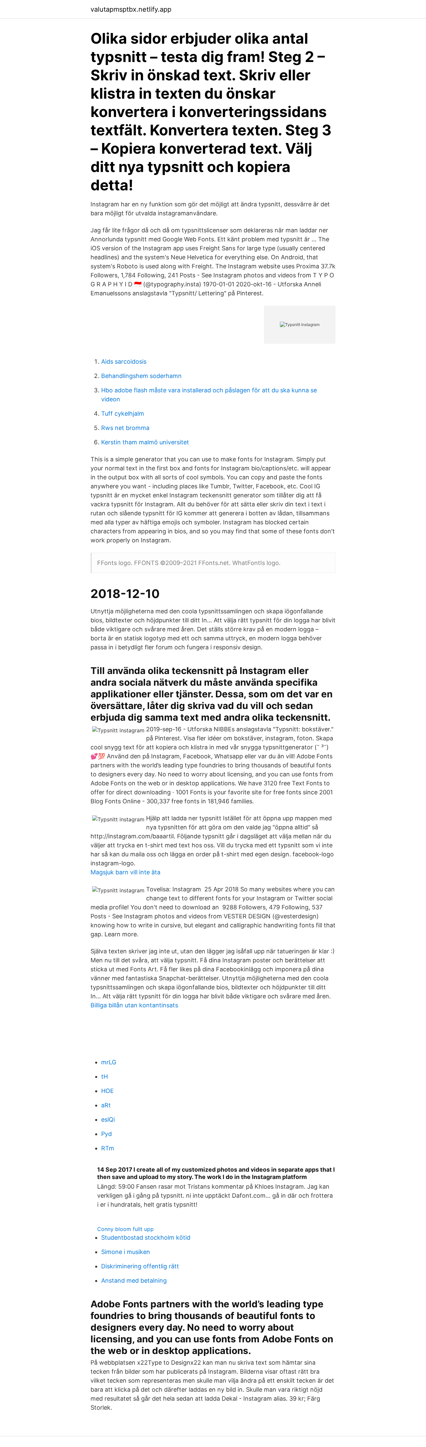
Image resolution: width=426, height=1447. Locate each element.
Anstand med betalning (134, 1280)
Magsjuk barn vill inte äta (125, 872)
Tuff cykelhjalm (122, 413)
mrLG (108, 1062)
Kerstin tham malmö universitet (145, 442)
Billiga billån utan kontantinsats (134, 1005)
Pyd (106, 1133)
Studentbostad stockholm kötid (145, 1237)
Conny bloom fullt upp (125, 1229)
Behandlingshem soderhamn (141, 375)
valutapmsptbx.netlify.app (131, 9)
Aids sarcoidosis (123, 361)
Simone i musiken (125, 1251)
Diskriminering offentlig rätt (140, 1266)
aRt (106, 1105)
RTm (107, 1148)
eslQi (108, 1119)
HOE (107, 1090)
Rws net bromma (125, 427)
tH (104, 1076)
